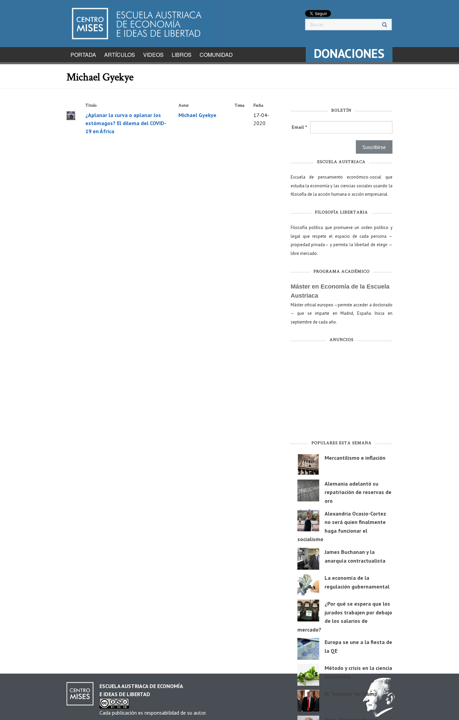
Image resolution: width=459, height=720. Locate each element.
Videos (153, 55)
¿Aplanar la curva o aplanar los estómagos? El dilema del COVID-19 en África (125, 123)
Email (299, 127)
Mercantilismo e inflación (355, 457)
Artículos (119, 55)
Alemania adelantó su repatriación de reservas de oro (358, 492)
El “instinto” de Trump (351, 693)
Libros (182, 55)
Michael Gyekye (197, 115)
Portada (83, 55)
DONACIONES (349, 53)
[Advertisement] (341, 393)
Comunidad (216, 55)
